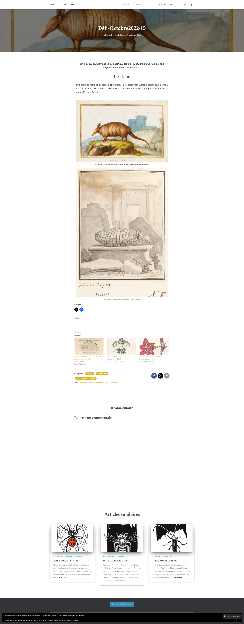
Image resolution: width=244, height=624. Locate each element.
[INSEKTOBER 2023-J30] (122, 538)
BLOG (151, 5)
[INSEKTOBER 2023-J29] (172, 538)
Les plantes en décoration (117, 356)
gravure (114, 382)
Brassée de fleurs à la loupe (150, 356)
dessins (56, 556)
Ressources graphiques (86, 378)
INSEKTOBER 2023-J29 (164, 560)
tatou (77, 387)
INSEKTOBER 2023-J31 (65, 560)
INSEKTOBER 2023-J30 (115, 560)
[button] (144, 5)
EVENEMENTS (138, 5)
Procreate (77, 556)
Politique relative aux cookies (69, 620)
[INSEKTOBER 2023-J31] (72, 538)
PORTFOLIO (181, 5)
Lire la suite (61, 577)
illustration (102, 373)
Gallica (90, 373)
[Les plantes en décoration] (121, 346)
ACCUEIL (125, 5)
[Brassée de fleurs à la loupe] (154, 346)
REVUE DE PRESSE (166, 5)
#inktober (83, 382)
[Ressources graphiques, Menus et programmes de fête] (89, 346)
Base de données (96, 382)
